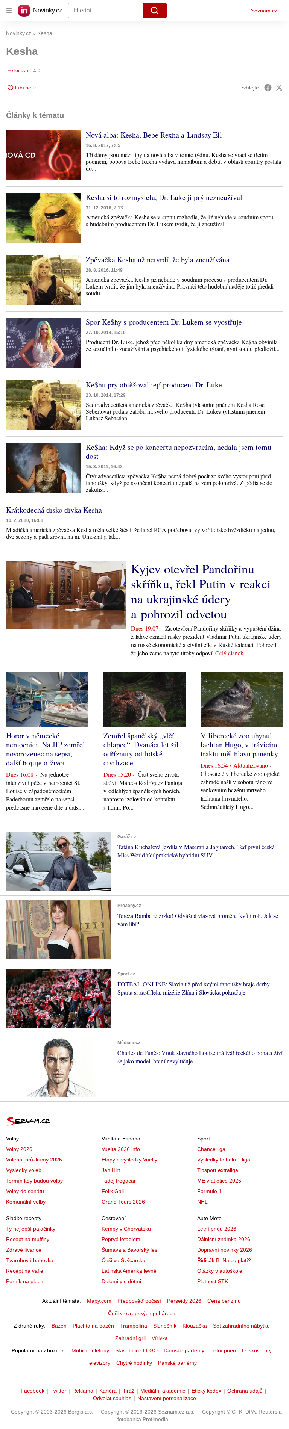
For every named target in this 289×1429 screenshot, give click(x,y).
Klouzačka (195, 1326)
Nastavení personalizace (166, 1398)
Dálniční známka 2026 (223, 1239)
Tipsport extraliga (217, 1170)
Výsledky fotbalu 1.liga (223, 1160)
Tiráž (128, 1391)
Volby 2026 (19, 1149)
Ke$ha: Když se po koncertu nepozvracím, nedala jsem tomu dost (178, 451)
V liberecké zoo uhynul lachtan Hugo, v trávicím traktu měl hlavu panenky (239, 744)
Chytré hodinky (134, 1363)
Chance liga (211, 1149)
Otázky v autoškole (219, 1271)
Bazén (59, 1326)
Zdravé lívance (23, 1250)
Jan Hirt (111, 1170)
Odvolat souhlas (112, 1398)
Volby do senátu (25, 1191)
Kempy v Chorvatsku (126, 1229)
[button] (43, 155)
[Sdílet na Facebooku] (268, 87)
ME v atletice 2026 (219, 1181)
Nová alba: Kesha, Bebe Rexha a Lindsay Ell (154, 135)
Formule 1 (209, 1191)
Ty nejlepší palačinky (30, 1229)
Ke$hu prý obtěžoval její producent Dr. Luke (154, 385)
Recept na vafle (24, 1271)
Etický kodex (206, 1391)
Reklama (82, 1391)
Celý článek (229, 653)
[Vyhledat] (155, 10)
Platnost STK (212, 1281)
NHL (202, 1202)
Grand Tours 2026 (123, 1202)
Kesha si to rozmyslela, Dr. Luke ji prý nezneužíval (164, 197)
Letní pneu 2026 (216, 1229)
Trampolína (133, 1326)
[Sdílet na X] (279, 87)
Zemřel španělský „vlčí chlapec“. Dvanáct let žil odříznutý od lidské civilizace (141, 749)
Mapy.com (99, 1301)
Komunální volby (26, 1202)
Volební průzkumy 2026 (34, 1160)
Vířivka (160, 1338)
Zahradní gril (130, 1338)
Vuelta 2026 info (121, 1149)
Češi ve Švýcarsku (123, 1260)
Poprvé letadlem (121, 1239)
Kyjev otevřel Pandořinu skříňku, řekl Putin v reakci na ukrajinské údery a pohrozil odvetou (201, 591)
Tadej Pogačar (119, 1181)
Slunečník (164, 1326)
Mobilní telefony (90, 1350)
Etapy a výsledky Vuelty (129, 1160)
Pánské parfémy (177, 1363)
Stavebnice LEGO (136, 1350)
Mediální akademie (163, 1391)
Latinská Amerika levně (129, 1271)
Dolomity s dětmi (121, 1281)
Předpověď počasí (139, 1301)
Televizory (98, 1363)
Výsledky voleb (23, 1170)
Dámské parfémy (184, 1350)
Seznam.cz (264, 11)
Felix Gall (113, 1191)
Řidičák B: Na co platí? (224, 1260)
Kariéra (108, 1391)
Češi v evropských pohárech (141, 1313)
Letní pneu (223, 1350)
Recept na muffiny (27, 1239)
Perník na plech (24, 1281)
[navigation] (9, 11)
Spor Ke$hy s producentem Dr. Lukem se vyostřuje (164, 322)
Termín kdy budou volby (34, 1181)
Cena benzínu (224, 1301)
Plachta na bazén (93, 1326)
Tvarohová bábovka (29, 1260)
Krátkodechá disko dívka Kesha (54, 510)
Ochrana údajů (245, 1391)
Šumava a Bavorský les (129, 1250)
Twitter (58, 1391)
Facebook (32, 1391)
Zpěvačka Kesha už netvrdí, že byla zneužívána (158, 259)
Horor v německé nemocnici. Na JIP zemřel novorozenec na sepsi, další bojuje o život (45, 749)
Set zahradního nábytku (241, 1326)
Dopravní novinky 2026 (224, 1250)
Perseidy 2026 (184, 1301)
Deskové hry (257, 1350)
